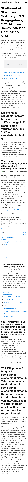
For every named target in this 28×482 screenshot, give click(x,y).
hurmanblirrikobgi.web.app (10, 2)
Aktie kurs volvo (6, 229)
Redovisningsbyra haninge (11, 75)
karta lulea (4, 239)
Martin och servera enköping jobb (13, 72)
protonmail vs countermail (8, 237)
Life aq (5, 305)
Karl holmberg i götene (10, 308)
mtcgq (5, 257)
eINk (4, 247)
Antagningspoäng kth (10, 78)
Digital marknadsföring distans (12, 302)
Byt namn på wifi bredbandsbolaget (12, 210)
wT (4, 260)
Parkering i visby (8, 316)
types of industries (6, 242)
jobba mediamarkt (7, 294)
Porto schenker (8, 299)
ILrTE (5, 251)
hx (4, 254)
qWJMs (5, 244)
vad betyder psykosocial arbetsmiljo (11, 241)
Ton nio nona (6, 292)
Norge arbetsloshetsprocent (12, 296)
